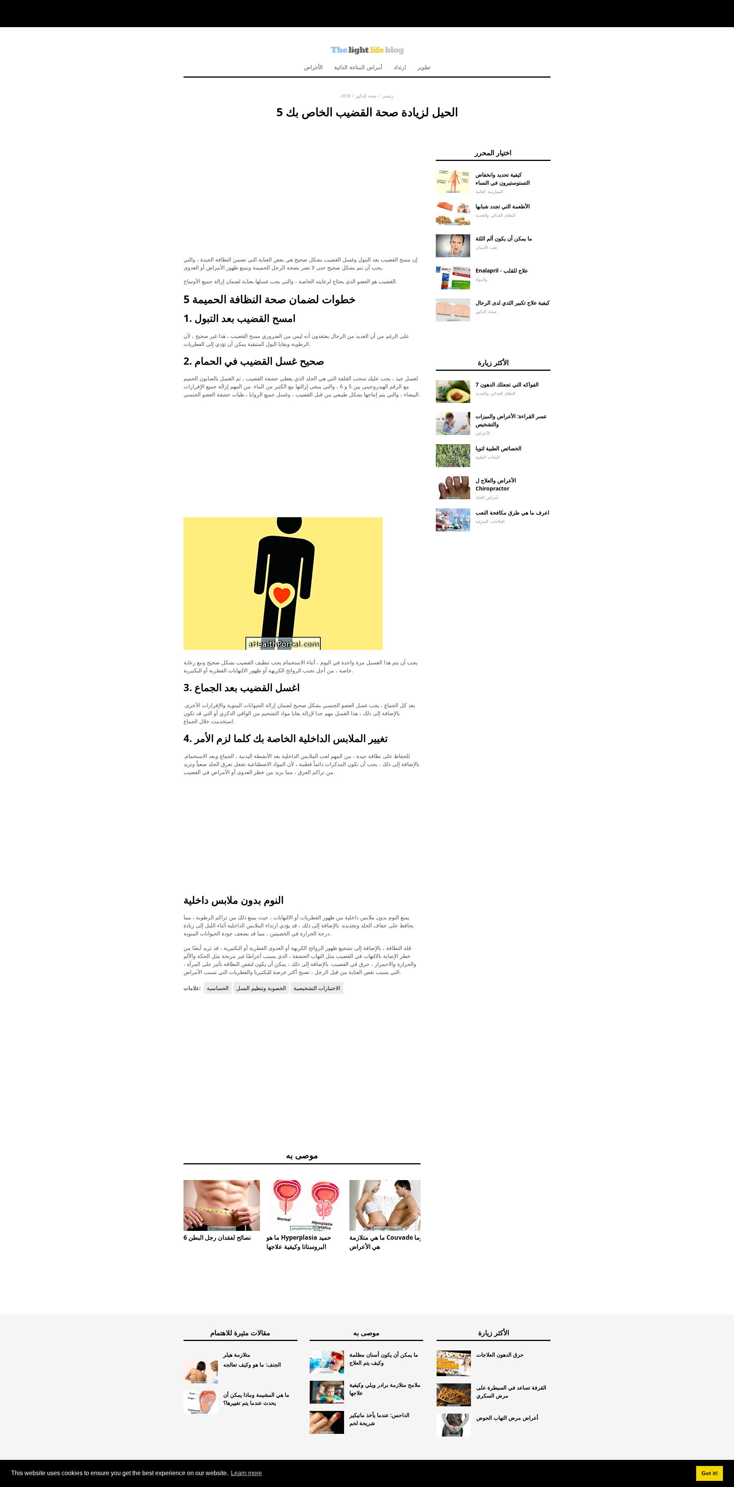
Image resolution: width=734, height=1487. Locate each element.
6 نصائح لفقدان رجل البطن (217, 1237)
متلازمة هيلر (236, 1354)
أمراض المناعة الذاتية (358, 67)
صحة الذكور (366, 96)
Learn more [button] (246, 1473)
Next (432, 1198)
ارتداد (400, 67)
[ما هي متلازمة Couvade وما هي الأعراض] (387, 1205)
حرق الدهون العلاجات (500, 1354)
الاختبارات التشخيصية (317, 988)
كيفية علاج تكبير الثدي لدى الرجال (513, 302)
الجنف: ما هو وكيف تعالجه (252, 1364)
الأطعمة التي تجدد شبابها (503, 206)
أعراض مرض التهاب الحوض (507, 1417)
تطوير (423, 67)
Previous (172, 1198)
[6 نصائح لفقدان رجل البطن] (222, 1205)
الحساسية (218, 988)
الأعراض (313, 67)
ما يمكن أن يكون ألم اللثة (504, 238)
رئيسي (387, 96)
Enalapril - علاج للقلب (502, 270)
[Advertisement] (302, 177)
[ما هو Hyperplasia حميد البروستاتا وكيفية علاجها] (304, 1205)
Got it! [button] (710, 1473)
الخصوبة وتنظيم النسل (261, 988)
